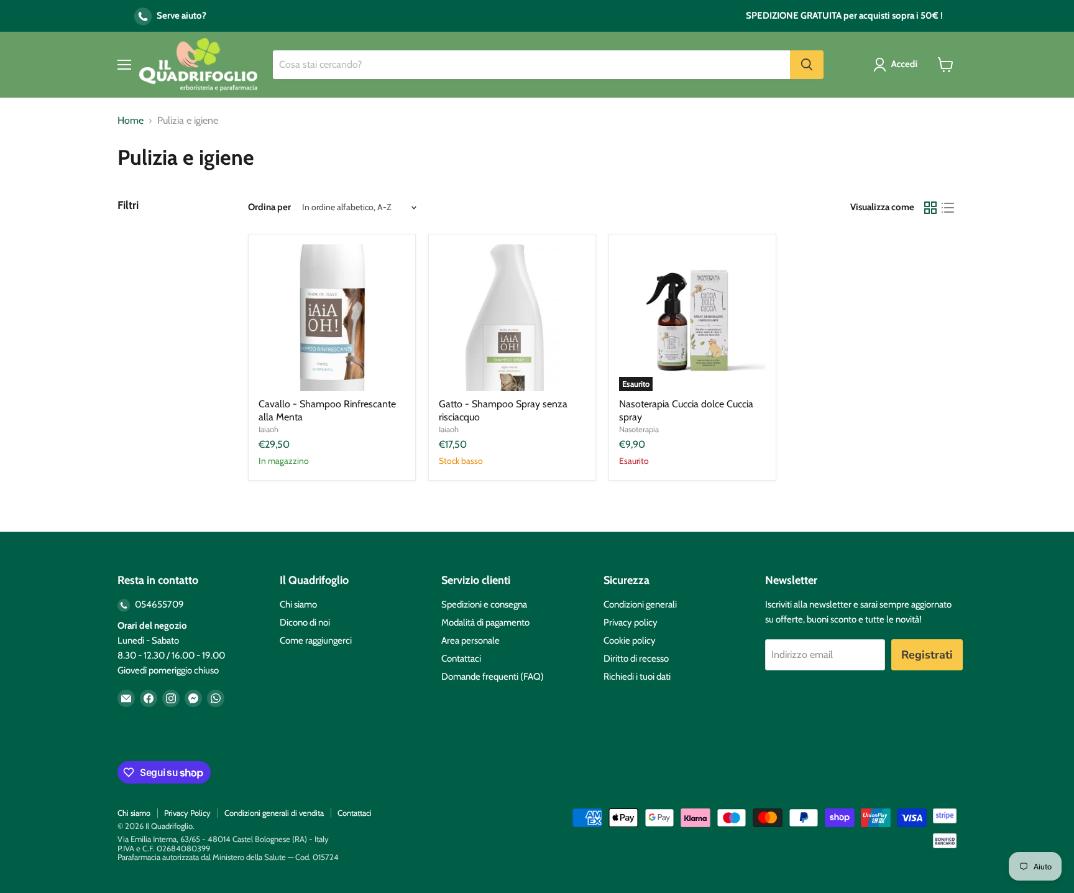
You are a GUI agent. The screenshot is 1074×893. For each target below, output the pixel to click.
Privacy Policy (187, 813)
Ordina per (269, 207)
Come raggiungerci (316, 640)
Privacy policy (631, 622)
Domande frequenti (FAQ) (492, 676)
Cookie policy (630, 640)
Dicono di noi (305, 622)
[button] (897, 64)
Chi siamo (298, 604)
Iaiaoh (268, 429)
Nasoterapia (639, 429)
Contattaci (461, 658)
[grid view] (930, 207)
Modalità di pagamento (485, 622)
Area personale (470, 640)
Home (130, 120)
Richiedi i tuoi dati (637, 676)
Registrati (927, 654)
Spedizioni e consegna (484, 604)
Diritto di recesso (636, 658)
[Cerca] (807, 64)
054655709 (158, 604)
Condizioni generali (640, 604)
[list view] (948, 207)
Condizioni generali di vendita (274, 813)
